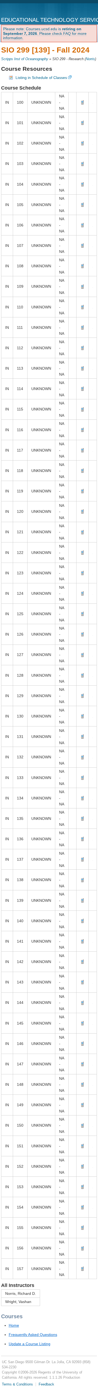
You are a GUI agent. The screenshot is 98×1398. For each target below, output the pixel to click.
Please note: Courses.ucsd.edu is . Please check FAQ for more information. (45, 33)
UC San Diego (23, 10)
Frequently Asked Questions (33, 1334)
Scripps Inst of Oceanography (24, 59)
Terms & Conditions (17, 1384)
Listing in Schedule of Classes (41, 77)
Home (14, 1325)
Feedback (46, 1384)
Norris (90, 59)
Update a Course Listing (29, 1344)
